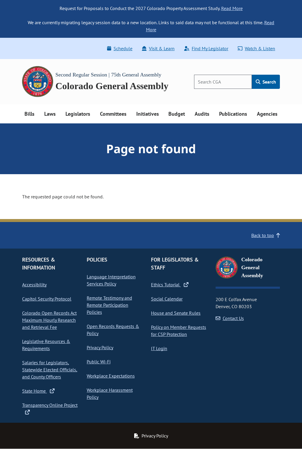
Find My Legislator (210, 48)
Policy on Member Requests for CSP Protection (178, 330)
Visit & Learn (162, 48)
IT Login (159, 348)
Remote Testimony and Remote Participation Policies (109, 305)
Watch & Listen (260, 48)
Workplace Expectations (111, 376)
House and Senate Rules (176, 313)
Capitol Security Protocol (46, 299)
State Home (34, 391)
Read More (232, 8)
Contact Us (233, 318)
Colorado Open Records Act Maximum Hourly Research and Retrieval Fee (49, 320)
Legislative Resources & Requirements (46, 344)
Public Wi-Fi (99, 362)
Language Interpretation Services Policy (111, 280)
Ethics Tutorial (166, 285)
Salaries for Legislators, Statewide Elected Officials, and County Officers (49, 370)
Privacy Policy (100, 347)
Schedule (123, 48)
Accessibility (34, 285)
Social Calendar (167, 299)
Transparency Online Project (50, 405)
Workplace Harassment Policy (110, 393)
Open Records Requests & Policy (113, 329)
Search (268, 82)
